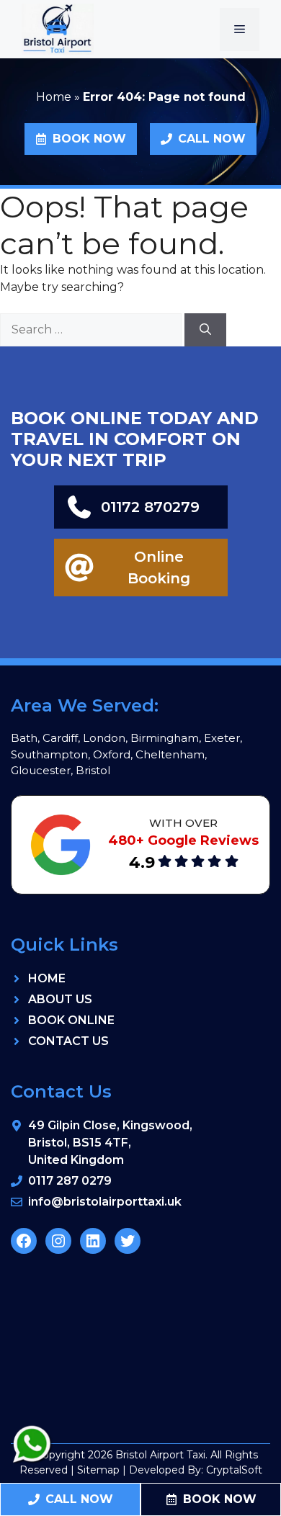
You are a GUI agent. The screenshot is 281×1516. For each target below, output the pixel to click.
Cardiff (60, 738)
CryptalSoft (234, 1469)
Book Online (71, 1020)
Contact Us (68, 1041)
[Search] (205, 329)
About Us (60, 999)
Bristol (93, 770)
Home (53, 97)
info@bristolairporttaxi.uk (105, 1201)
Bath (24, 738)
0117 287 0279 (70, 1181)
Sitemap (98, 1469)
